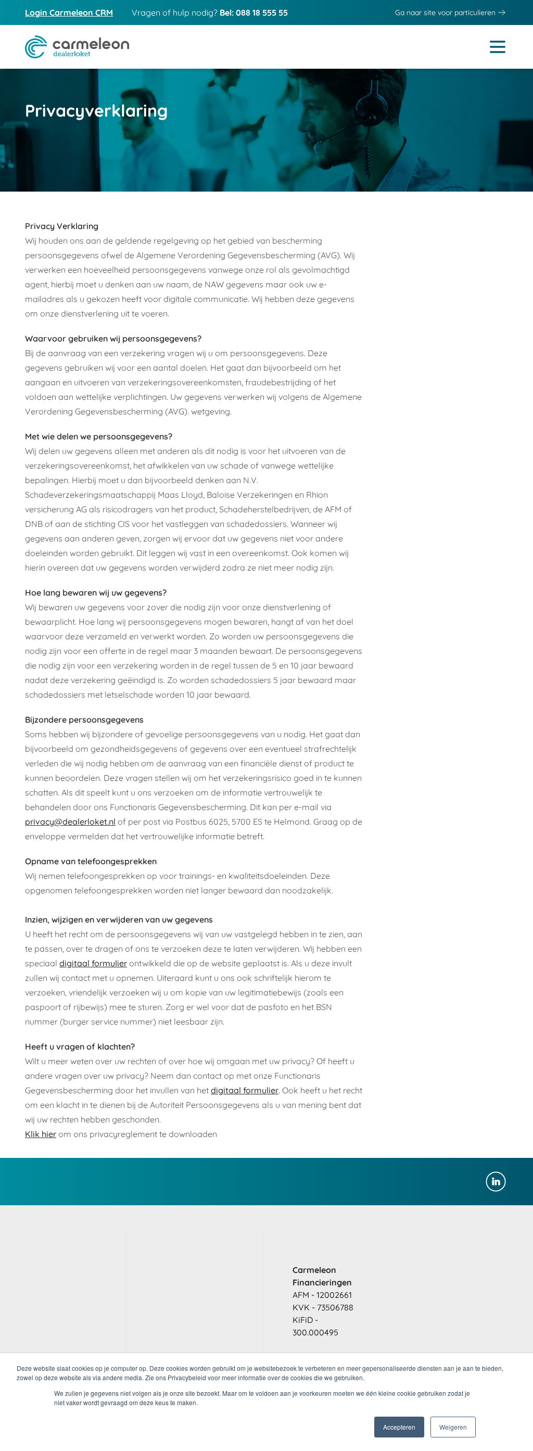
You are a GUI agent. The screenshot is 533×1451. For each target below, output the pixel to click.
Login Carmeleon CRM (69, 12)
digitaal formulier (93, 963)
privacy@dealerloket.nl (70, 821)
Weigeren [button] (453, 1426)
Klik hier (40, 1134)
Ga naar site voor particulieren (445, 12)
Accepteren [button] (399, 1426)
